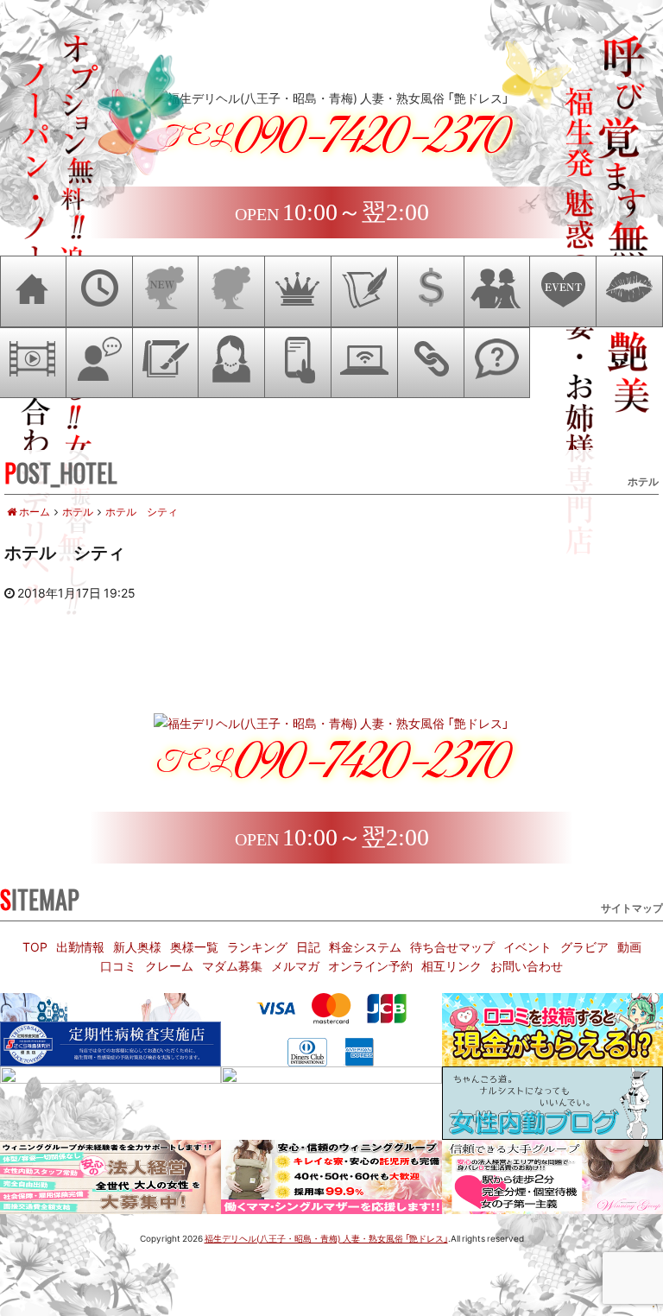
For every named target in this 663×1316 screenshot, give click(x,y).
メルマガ (295, 965)
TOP (34, 946)
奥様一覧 (194, 946)
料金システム (365, 946)
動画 (629, 946)
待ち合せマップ (452, 946)
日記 (308, 946)
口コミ (118, 965)
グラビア (584, 946)
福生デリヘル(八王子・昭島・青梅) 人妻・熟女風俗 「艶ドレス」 (326, 1237)
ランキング (257, 946)
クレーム (169, 965)
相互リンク (451, 965)
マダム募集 (232, 965)
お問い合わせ (526, 965)
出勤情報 (80, 946)
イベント (527, 946)
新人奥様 (137, 946)
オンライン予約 (370, 965)
